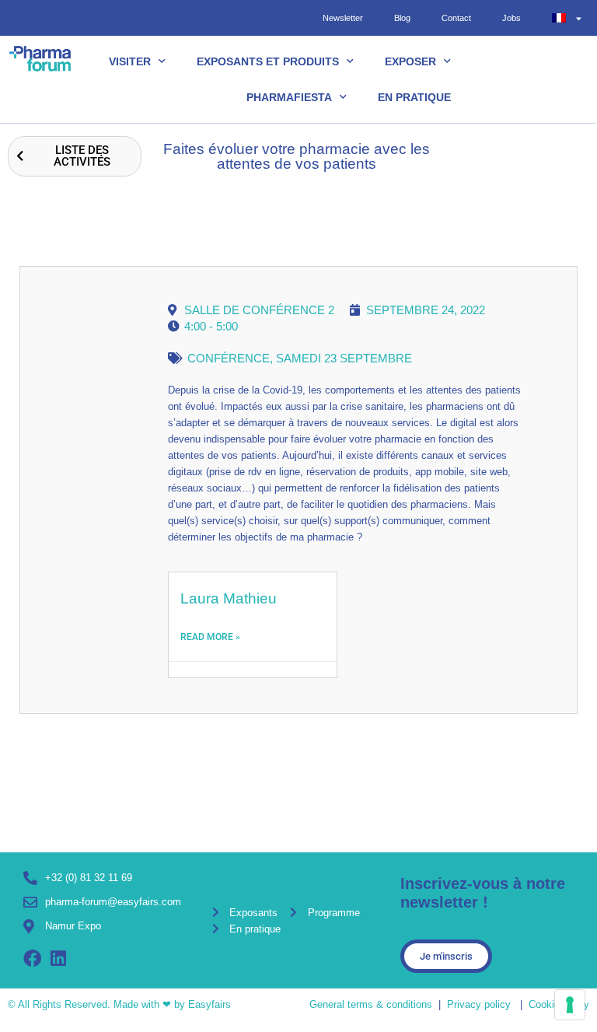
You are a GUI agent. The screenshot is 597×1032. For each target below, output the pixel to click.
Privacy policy (479, 1004)
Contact (456, 18)
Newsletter (343, 18)
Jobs (511, 18)
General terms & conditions (370, 1004)
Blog (402, 18)
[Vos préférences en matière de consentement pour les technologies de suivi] (570, 1005)
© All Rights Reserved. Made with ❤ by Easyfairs (119, 1004)
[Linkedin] (58, 958)
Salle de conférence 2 (259, 310)
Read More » (210, 636)
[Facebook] (32, 958)
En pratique (414, 97)
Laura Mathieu (228, 598)
